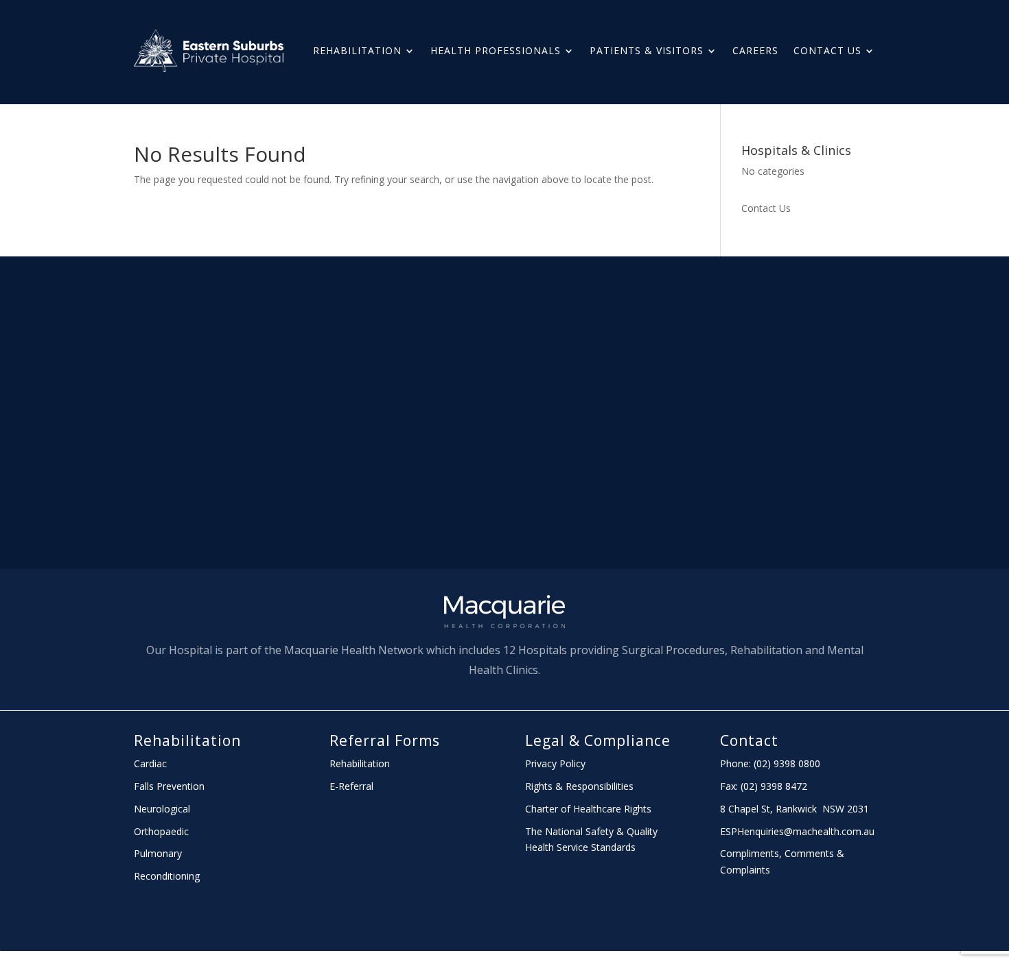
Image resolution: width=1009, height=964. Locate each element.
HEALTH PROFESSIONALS (495, 50)
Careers (755, 50)
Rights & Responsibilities (579, 786)
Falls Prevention (169, 786)
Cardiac (150, 763)
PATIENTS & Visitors (647, 50)
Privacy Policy (555, 763)
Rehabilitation (357, 50)
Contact (749, 740)
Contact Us (827, 50)
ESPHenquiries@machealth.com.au (797, 831)
